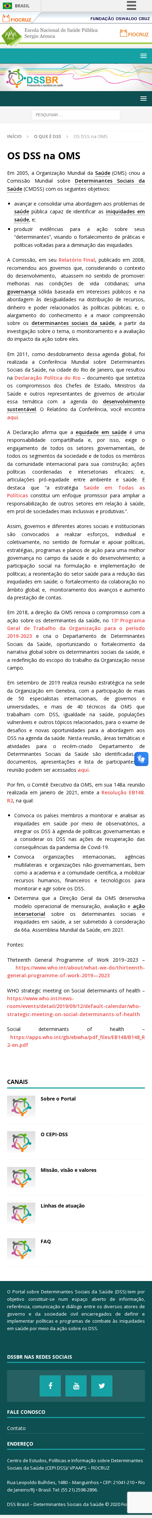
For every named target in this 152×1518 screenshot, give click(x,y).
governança (21, 291)
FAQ (46, 1241)
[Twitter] (101, 1386)
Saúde (102, 173)
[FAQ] (21, 1248)
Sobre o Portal (58, 1098)
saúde (21, 211)
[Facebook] (50, 1386)
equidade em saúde (101, 432)
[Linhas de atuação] (21, 1213)
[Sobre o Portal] (21, 1106)
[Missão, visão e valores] (21, 1177)
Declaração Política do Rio (47, 377)
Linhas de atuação (63, 1205)
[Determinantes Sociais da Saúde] (76, 86)
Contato (16, 1428)
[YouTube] (76, 1386)
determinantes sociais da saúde (73, 323)
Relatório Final (77, 259)
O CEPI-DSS (54, 1134)
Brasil (22, 6)
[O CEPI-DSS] (21, 1141)
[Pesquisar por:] (76, 114)
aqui (12, 417)
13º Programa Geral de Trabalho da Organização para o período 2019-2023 (76, 628)
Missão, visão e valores (69, 1170)
